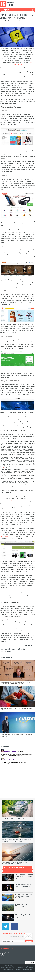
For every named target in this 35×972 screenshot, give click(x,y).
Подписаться (28, 941)
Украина (9, 651)
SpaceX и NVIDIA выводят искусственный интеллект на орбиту (23, 916)
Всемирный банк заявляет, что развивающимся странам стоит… (23, 886)
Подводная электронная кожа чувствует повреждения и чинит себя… (24, 896)
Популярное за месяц (17, 871)
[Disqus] (17, 769)
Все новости (15, 21)
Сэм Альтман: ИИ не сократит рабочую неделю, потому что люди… (24, 876)
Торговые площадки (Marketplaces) (14, 649)
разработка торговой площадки (18, 501)
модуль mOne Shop (6, 536)
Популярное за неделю (17, 867)
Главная (23, 21)
